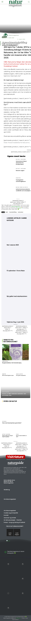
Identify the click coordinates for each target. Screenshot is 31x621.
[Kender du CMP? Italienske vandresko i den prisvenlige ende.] (15, 388)
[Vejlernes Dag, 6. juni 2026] (17, 310)
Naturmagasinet (16, 206)
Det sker (4, 37)
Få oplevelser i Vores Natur (16, 271)
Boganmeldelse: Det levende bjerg (11, 363)
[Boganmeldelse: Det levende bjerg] (15, 352)
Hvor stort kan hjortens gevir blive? (11, 423)
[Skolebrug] (22, 492)
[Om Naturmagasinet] (22, 502)
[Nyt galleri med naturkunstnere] (17, 284)
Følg (17, 529)
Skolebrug (7, 490)
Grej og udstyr (5, 391)
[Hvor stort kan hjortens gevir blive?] (15, 412)
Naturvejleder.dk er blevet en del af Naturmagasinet (9, 481)
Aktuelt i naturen (21, 159)
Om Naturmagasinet (10, 499)
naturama (20, 212)
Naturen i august (20, 170)
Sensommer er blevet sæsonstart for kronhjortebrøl (21, 162)
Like (10, 529)
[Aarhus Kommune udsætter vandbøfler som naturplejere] (10, 190)
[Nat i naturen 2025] (17, 233)
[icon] (5, 552)
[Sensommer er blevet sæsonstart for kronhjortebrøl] (10, 162)
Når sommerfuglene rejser (8, 375)
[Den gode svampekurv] (22, 369)
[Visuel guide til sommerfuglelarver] (10, 181)
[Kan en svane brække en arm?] (22, 429)
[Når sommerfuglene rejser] (8, 369)
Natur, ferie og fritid (22, 187)
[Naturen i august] (10, 171)
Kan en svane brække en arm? (21, 436)
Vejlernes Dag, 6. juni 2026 (15, 322)
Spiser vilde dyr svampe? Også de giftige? (7, 436)
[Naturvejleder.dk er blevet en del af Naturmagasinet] (22, 483)
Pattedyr (4, 421)
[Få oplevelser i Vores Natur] (17, 258)
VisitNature (18, 618)
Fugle (17, 434)
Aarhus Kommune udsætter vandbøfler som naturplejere (23, 189)
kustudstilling (12, 212)
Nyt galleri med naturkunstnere (17, 296)
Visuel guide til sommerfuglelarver (21, 180)
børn (7, 212)
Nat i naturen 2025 (13, 245)
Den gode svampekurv (21, 375)
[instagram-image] (8, 564)
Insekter (18, 177)
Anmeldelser (5, 361)
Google (19, 208)
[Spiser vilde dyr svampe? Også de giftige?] (8, 429)
